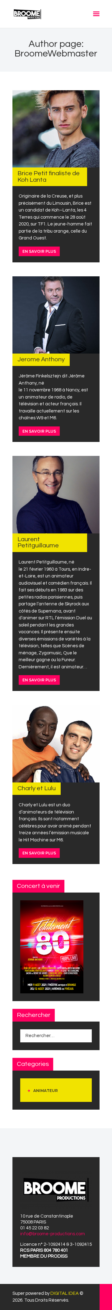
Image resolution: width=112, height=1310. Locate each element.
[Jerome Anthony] (56, 314)
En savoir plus (39, 251)
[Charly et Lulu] (56, 743)
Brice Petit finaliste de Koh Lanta (48, 176)
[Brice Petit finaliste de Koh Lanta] (56, 128)
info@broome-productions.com (52, 1234)
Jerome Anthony (41, 359)
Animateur (45, 1090)
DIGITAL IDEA (64, 1293)
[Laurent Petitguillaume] (56, 494)
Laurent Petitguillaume (38, 542)
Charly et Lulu (36, 788)
